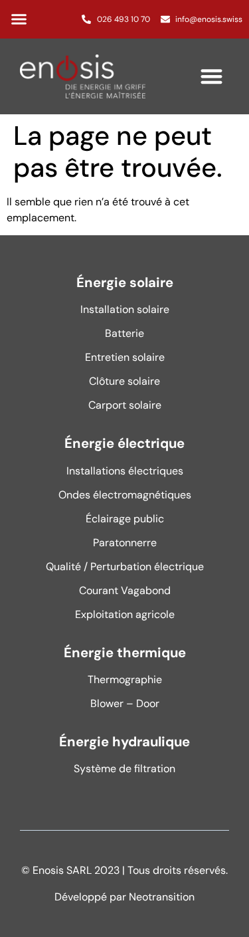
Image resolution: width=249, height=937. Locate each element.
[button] (19, 19)
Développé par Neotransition (124, 897)
